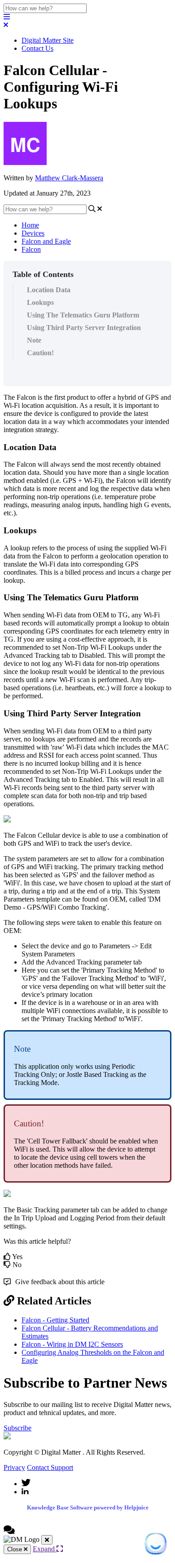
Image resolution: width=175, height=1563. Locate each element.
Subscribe (17, 1428)
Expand (45, 1549)
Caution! (40, 353)
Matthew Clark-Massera (69, 178)
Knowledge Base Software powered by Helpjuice (88, 1507)
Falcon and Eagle (46, 241)
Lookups (40, 302)
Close (15, 1549)
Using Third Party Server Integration (84, 327)
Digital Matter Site (48, 40)
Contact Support (50, 1467)
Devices (33, 233)
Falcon (31, 249)
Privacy (14, 1467)
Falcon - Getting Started (55, 1320)
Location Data (48, 290)
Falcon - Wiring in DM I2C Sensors (72, 1344)
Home (30, 225)
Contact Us (37, 48)
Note (34, 340)
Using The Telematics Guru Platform (83, 315)
